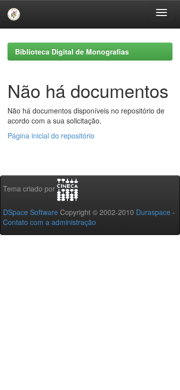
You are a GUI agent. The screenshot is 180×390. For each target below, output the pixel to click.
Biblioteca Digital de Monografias (72, 51)
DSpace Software (30, 212)
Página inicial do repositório (51, 135)
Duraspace (153, 212)
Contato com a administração (49, 222)
